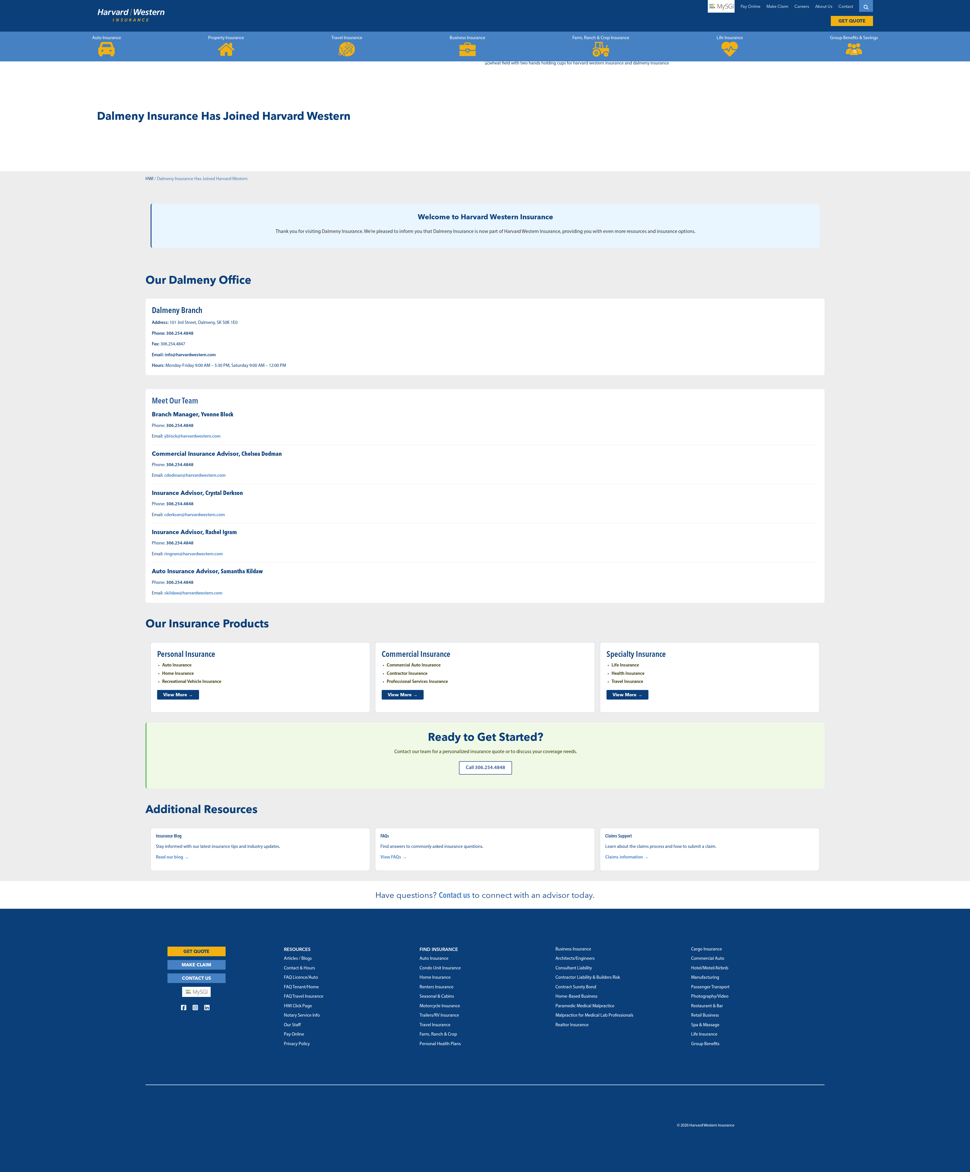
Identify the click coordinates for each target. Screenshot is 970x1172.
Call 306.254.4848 (485, 767)
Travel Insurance (346, 38)
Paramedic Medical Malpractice (584, 1006)
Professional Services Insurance (417, 682)
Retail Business (705, 1015)
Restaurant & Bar (707, 1006)
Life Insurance (730, 38)
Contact (845, 6)
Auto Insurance (106, 38)
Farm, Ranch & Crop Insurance (600, 38)
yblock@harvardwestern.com (192, 436)
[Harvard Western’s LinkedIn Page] (207, 1008)
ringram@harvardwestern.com (193, 554)
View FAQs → (393, 857)
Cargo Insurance (706, 949)
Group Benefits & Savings (854, 38)
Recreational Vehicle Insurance (191, 682)
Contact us (454, 895)
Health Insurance (628, 674)
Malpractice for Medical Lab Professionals (594, 1015)
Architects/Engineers (575, 958)
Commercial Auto (707, 958)
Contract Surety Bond (575, 987)
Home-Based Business (576, 996)
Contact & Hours (299, 968)
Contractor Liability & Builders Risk (587, 977)
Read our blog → (172, 857)
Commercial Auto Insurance (414, 665)
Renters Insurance (436, 987)
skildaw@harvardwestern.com (193, 593)
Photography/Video (710, 996)
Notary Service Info (302, 1015)
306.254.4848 (179, 333)
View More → (178, 695)
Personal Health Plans (440, 1044)
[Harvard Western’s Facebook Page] (184, 1008)
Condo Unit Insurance (440, 968)
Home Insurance (178, 674)
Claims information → (626, 857)
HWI (149, 179)
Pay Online (750, 6)
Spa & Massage (705, 1025)
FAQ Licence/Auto (301, 977)
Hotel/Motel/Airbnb (709, 968)
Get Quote (852, 21)
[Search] (866, 6)
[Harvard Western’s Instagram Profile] (195, 1008)
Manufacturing (705, 977)
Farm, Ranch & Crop (438, 1034)
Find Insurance (439, 949)
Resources (297, 949)
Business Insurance (467, 38)
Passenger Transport (710, 987)
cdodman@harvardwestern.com (195, 475)
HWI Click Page (298, 1006)
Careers (801, 6)
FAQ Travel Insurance (303, 996)
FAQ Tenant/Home (301, 987)
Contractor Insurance (407, 674)
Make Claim (777, 6)
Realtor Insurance (572, 1025)
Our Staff (292, 1025)
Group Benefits (705, 1044)
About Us (823, 6)
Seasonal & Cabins (437, 996)
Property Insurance (226, 38)
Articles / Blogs (298, 958)
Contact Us (196, 978)
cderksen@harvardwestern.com (194, 515)
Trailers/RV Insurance (439, 1015)
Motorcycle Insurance (440, 1006)
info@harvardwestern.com (190, 355)
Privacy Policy (297, 1044)
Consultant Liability (573, 968)
